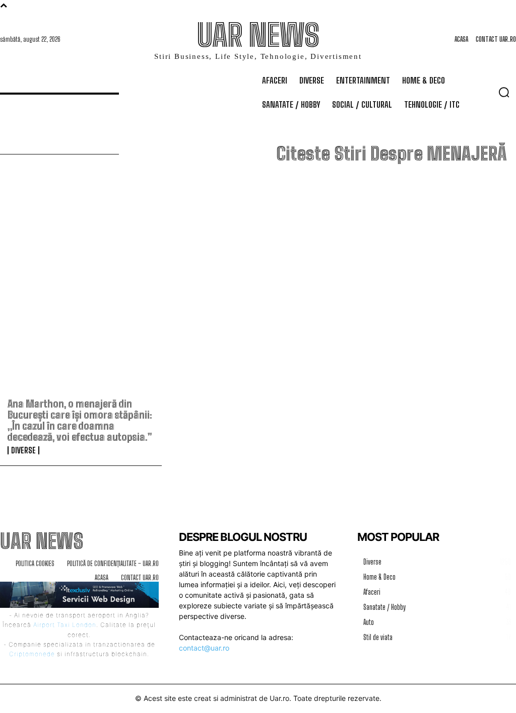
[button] (504, 92)
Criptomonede (32, 654)
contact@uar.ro (204, 648)
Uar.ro (279, 698)
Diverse (23, 450)
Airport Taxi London (64, 624)
